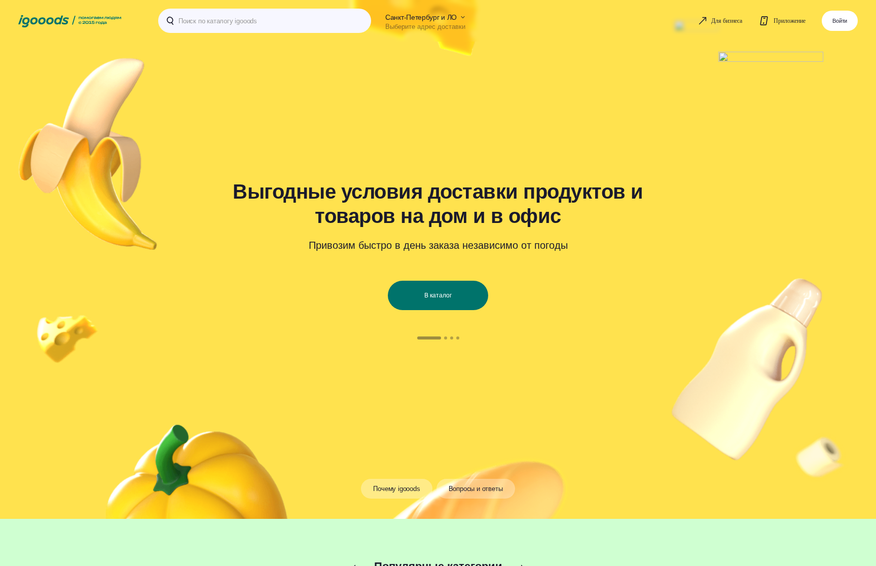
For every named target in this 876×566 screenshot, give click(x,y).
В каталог (438, 295)
